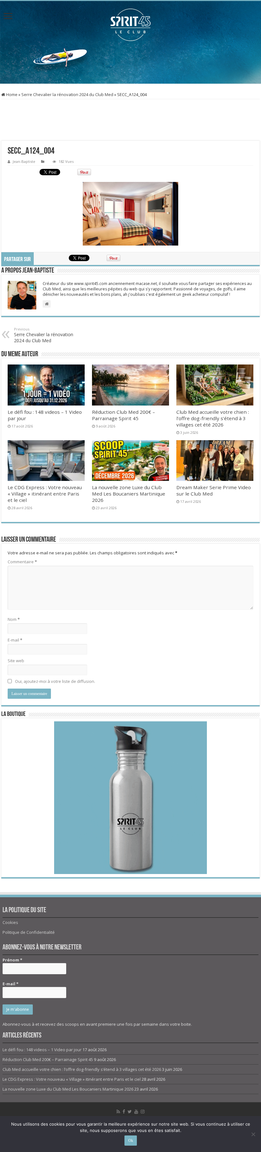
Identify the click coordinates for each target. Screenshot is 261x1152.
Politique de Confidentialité (29, 932)
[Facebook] (124, 1111)
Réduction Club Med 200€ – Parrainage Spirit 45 (123, 415)
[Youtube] (136, 1111)
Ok (130, 1140)
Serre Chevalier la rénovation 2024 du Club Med (67, 94)
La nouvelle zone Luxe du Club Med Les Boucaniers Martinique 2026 (128, 493)
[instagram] (142, 1111)
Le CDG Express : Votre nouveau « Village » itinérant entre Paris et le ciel (45, 493)
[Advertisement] (130, 63)
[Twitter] (129, 1111)
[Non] (253, 1134)
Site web (16, 660)
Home (11, 94)
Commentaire (22, 562)
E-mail (15, 640)
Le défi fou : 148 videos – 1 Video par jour (42, 1049)
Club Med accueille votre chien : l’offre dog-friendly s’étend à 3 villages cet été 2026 (212, 418)
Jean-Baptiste (24, 161)
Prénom (12, 960)
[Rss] (118, 1111)
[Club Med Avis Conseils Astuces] (130, 24)
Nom (14, 619)
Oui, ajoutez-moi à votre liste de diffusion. (54, 681)
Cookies (10, 922)
